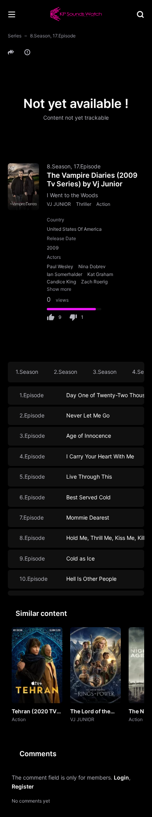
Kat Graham (100, 274)
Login (121, 777)
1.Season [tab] (27, 371)
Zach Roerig (94, 282)
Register (23, 786)
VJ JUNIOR (59, 204)
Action (103, 204)
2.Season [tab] (65, 371)
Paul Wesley (60, 266)
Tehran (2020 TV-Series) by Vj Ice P (35, 712)
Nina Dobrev (92, 266)
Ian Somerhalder (64, 274)
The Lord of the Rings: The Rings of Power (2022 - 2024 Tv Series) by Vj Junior (95, 712)
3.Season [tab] (105, 371)
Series (14, 36)
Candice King (61, 282)
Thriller (83, 204)
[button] (12, 52)
